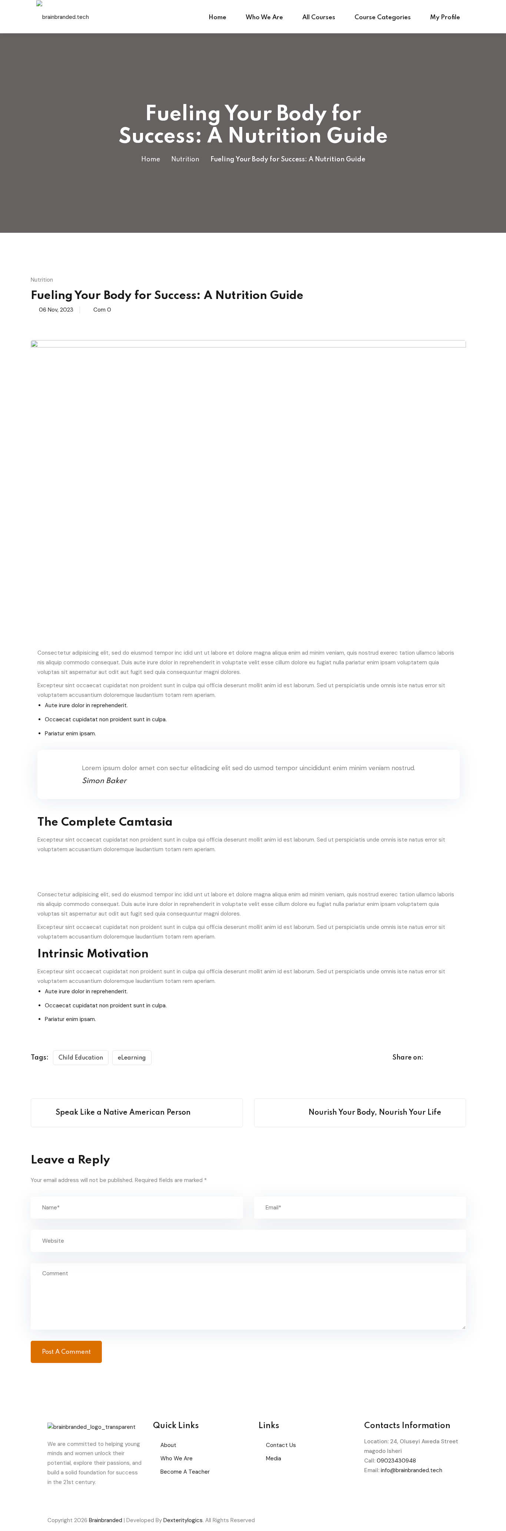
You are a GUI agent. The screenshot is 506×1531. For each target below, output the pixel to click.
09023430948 (396, 1460)
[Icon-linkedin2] (393, 1492)
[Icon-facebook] (373, 1492)
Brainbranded (105, 1520)
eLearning (132, 1058)
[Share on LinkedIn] (463, 1057)
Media (273, 1458)
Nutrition (185, 159)
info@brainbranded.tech (411, 1470)
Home (217, 17)
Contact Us (281, 1445)
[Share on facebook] (435, 1057)
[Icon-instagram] (413, 1492)
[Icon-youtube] (433, 1492)
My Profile (445, 17)
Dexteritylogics (183, 1520)
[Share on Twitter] (449, 1057)
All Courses (318, 17)
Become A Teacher (185, 1471)
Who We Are (264, 17)
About (168, 1445)
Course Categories (382, 17)
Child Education (81, 1058)
